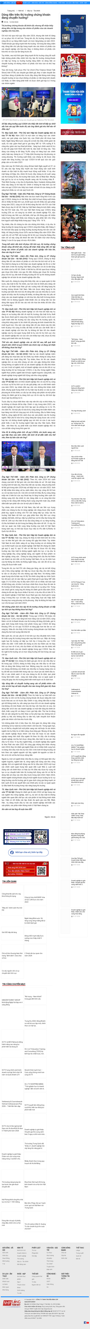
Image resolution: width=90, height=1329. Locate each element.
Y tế (3, 1264)
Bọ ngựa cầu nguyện (78, 734)
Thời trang (50, 1261)
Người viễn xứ (36, 1285)
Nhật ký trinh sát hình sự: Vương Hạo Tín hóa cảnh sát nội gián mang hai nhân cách (78, 424)
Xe (47, 1287)
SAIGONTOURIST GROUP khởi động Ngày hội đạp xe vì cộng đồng (12, 1002)
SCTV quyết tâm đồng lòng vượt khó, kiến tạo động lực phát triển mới (34, 1107)
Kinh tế (19, 3)
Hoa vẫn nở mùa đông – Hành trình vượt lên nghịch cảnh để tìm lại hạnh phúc (78, 477)
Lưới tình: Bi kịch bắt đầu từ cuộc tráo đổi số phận (78, 674)
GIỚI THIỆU (65, 1274)
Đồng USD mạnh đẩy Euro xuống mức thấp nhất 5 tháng (34, 938)
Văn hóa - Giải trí (38, 3)
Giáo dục (5, 1255)
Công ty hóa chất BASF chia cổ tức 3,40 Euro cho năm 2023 (35, 899)
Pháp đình (35, 1253)
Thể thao (61, 3)
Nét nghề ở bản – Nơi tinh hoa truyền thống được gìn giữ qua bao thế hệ (78, 256)
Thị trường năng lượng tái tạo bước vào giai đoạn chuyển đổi (11, 1184)
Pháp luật (26, 3)
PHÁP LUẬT (36, 1248)
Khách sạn (5, 1281)
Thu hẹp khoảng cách (78, 411)
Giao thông (5, 1258)
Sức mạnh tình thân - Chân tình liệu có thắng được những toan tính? (78, 298)
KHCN (48, 1279)
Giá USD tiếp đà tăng (9, 932)
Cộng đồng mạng (51, 3)
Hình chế (64, 1258)
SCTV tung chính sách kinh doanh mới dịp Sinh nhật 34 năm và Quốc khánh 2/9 (12, 1072)
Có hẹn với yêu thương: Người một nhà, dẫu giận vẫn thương (77, 278)
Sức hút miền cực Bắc (78, 630)
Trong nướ (79, 1253)
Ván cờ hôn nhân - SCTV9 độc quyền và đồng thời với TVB (78, 458)
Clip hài (63, 1255)
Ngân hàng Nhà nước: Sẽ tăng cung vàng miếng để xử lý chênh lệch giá (35, 920)
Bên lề (78, 1259)
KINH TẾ (20, 1248)
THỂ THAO (80, 1248)
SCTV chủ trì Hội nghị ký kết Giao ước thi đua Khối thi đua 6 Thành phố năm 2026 (12, 1128)
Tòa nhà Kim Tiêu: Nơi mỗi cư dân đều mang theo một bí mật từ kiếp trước (78, 502)
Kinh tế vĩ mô (21, 1250)
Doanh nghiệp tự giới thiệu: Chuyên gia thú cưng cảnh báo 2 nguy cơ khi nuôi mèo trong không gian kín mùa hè (78, 885)
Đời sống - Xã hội (10, 3)
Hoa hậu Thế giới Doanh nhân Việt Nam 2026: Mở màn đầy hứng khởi (78, 861)
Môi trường (5, 1261)
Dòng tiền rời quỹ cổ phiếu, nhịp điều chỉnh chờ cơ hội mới (11, 1223)
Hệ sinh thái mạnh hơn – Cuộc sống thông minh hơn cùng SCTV (34, 1072)
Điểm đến (5, 1279)
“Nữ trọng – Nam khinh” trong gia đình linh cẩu (78, 341)
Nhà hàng (5, 1290)
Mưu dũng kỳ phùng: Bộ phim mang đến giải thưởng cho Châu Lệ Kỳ (78, 836)
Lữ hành (5, 1284)
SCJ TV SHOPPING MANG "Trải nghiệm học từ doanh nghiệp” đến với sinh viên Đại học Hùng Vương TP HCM (78, 750)
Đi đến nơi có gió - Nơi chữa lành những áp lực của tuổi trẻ (78, 654)
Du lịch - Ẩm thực (72, 3)
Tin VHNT (50, 1264)
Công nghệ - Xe (12, 7)
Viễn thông (50, 1284)
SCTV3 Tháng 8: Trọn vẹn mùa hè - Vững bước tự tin (78, 584)
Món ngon (5, 1287)
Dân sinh (5, 1252)
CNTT (48, 1281)
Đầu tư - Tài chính (22, 1261)
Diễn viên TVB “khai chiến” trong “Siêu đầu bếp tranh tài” (77, 816)
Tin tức (34, 1250)
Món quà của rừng (77, 803)
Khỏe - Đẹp (83, 3)
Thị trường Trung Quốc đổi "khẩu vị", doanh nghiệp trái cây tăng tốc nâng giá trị (34, 1146)
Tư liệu (34, 1282)
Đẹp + (19, 1282)
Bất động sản (21, 1264)
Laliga (78, 1250)
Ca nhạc (49, 1252)
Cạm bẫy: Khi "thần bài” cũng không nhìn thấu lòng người (78, 643)
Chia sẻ (63, 1252)
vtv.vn (53, 817)
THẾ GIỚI (35, 1274)
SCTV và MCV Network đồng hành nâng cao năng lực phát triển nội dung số (12, 1044)
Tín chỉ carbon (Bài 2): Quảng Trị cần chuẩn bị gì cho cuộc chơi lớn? (35, 1226)
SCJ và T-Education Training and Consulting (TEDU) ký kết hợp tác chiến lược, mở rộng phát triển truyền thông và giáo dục (35, 1053)
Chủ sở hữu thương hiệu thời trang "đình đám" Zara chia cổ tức (12, 955)
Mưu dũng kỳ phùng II (78, 620)
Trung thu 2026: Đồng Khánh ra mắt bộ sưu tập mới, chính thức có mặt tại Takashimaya (78, 363)
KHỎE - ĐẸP (21, 1274)
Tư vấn (19, 1293)
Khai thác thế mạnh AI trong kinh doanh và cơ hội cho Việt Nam (35, 1184)
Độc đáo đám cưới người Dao (77, 447)
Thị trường (20, 1259)
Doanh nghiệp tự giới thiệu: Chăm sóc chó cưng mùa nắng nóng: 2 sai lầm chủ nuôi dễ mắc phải (78, 914)
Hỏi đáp (34, 1256)
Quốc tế (78, 1256)
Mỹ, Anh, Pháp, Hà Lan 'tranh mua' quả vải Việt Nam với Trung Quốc (35, 1205)
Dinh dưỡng (21, 1290)
